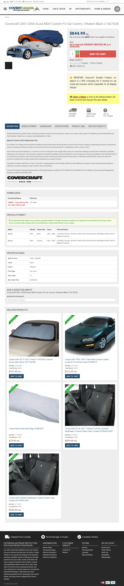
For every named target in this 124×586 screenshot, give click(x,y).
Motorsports (83, 9)
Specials (85, 552)
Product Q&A (78, 126)
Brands (84, 547)
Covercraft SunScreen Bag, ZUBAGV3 (26, 428)
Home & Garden (102, 9)
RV (70, 9)
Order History (106, 550)
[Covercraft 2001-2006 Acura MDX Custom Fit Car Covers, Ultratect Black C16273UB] (35, 44)
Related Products (97, 126)
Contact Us (28, 1)
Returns (65, 552)
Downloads (45, 126)
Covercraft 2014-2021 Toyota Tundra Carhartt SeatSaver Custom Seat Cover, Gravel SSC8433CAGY (89, 430)
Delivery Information (50, 555)
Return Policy (47, 547)
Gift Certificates (87, 550)
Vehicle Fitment (29, 126)
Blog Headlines (87, 555)
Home (46, 9)
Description (12, 126)
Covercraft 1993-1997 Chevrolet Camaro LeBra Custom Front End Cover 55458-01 (87, 360)
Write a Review (96, 62)
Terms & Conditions (50, 557)
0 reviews (84, 62)
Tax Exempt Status (49, 550)
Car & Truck (59, 9)
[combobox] (62, 300)
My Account (106, 547)
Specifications (62, 126)
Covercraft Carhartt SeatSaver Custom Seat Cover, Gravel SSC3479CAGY (32, 499)
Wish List (105, 552)
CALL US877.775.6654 (108, 115)
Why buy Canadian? (50, 552)
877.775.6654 (16, 1)
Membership (106, 557)
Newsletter (105, 555)
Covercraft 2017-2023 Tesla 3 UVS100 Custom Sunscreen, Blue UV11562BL (31, 360)
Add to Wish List (78, 65)
